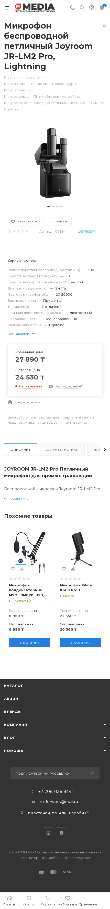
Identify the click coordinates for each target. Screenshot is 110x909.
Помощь (14, 751)
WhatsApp (61, 832)
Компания (15, 725)
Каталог (13, 686)
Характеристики (62, 449)
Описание (20, 449)
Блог (9, 738)
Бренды (13, 712)
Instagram (48, 832)
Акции (11, 699)
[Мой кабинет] (91, 8)
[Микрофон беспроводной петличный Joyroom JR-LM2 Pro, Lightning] (55, 163)
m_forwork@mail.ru (59, 801)
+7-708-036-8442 (56, 792)
